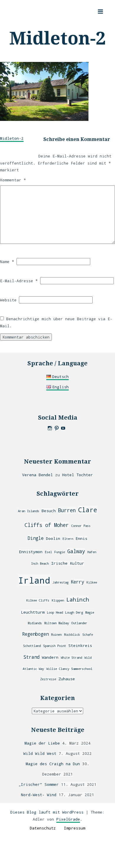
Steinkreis (80, 645)
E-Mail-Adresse (19, 280)
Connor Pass (81, 526)
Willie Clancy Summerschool (69, 669)
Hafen (91, 552)
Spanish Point (54, 646)
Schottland (32, 646)
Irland (34, 580)
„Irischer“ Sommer (39, 784)
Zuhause (66, 678)
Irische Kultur (67, 563)
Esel (48, 552)
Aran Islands (28, 511)
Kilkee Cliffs (37, 600)
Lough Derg (74, 612)
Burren (67, 510)
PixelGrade (68, 819)
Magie (89, 612)
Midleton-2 (12, 138)
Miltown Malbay (56, 623)
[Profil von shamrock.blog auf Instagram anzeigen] (49, 428)
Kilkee (91, 582)
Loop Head (55, 612)
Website (8, 300)
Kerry (77, 582)
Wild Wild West (39, 753)
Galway (76, 551)
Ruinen (56, 634)
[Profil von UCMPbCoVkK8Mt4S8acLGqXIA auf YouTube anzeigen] (63, 428)
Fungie (59, 552)
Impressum (74, 828)
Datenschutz (43, 828)
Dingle (36, 538)
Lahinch (77, 599)
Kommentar (13, 180)
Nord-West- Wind (38, 794)
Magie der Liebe (42, 743)
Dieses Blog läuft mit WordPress (46, 812)
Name (7, 261)
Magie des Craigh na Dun (53, 763)
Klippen (58, 600)
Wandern (50, 657)
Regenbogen (35, 634)
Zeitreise (48, 679)
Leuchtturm (33, 612)
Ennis (81, 538)
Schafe (87, 634)
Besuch (49, 510)
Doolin (53, 538)
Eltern (68, 539)
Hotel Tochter (77, 474)
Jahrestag (60, 582)
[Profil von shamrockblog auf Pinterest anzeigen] (56, 428)
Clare (87, 510)
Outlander (79, 623)
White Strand (71, 658)
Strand (32, 657)
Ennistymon (30, 551)
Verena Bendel (37, 474)
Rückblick (72, 634)
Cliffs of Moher (46, 525)
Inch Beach (40, 563)
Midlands (35, 623)
